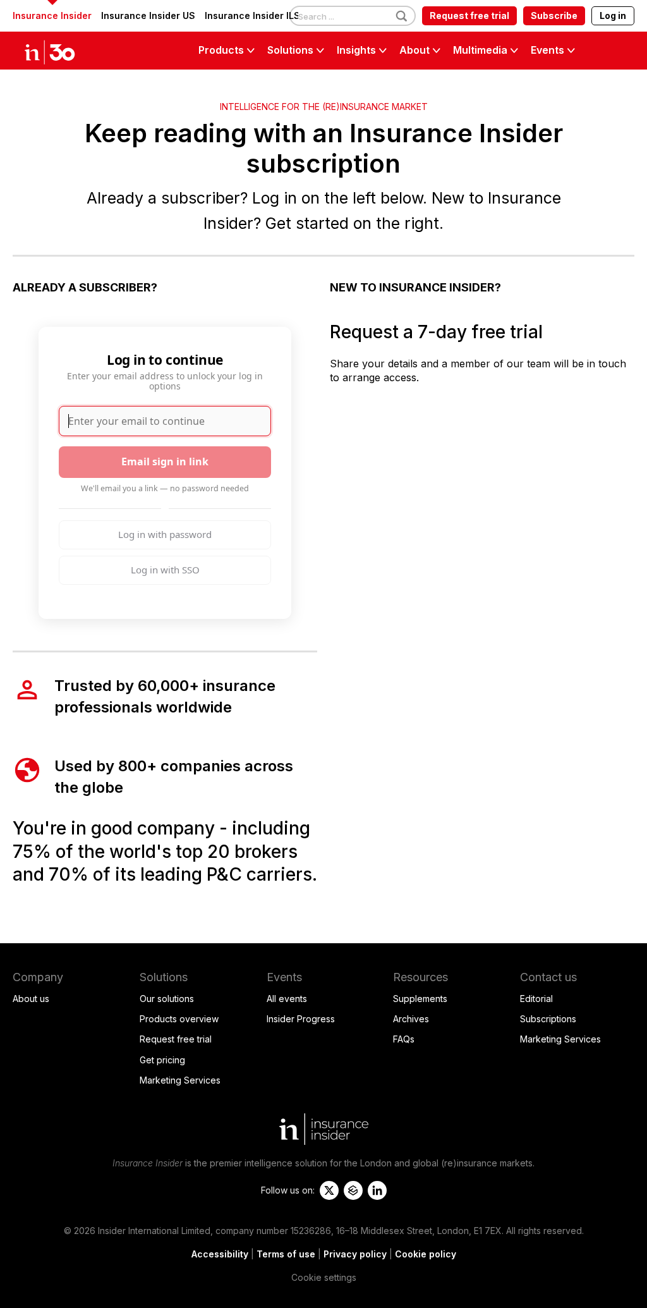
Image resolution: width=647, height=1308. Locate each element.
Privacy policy (355, 1254)
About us (31, 998)
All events (287, 998)
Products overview (179, 1018)
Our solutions (167, 998)
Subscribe (554, 15)
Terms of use (286, 1254)
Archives (411, 1018)
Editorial (536, 998)
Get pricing (162, 1059)
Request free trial (469, 15)
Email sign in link (165, 461)
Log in (613, 15)
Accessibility (219, 1254)
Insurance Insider (52, 15)
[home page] (63, 51)
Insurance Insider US (148, 15)
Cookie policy (425, 1254)
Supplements (420, 998)
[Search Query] (352, 16)
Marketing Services (180, 1080)
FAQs (403, 1039)
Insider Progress (301, 1018)
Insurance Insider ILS (252, 15)
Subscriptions (548, 1018)
